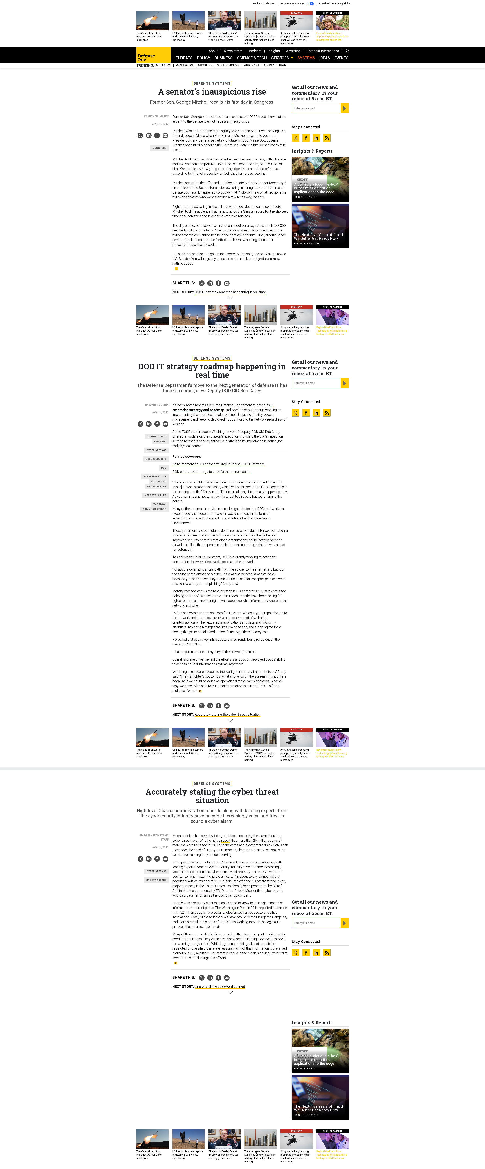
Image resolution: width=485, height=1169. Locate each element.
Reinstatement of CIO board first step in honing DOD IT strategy (218, 464)
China (269, 65)
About (213, 51)
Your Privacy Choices (293, 3)
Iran (283, 65)
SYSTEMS (306, 58)
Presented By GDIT (304, 197)
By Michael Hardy (156, 116)
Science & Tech (252, 58)
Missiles (205, 65)
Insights (274, 51)
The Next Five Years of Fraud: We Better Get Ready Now (318, 236)
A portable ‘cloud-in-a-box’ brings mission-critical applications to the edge (316, 188)
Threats (184, 58)
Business (224, 58)
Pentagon (184, 65)
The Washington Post (231, 908)
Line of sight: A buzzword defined (220, 986)
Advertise (293, 51)
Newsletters (233, 51)
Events (341, 58)
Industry (163, 65)
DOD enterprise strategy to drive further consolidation (211, 472)
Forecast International (323, 51)
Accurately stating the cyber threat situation (227, 714)
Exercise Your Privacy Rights (334, 3)
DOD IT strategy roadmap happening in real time (230, 292)
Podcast (255, 51)
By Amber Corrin (157, 404)
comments (203, 891)
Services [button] (280, 58)
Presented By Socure (306, 243)
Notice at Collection (264, 3)
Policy (203, 58)
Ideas (324, 58)
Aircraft (251, 65)
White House (228, 65)
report (225, 840)
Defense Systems (212, 83)
